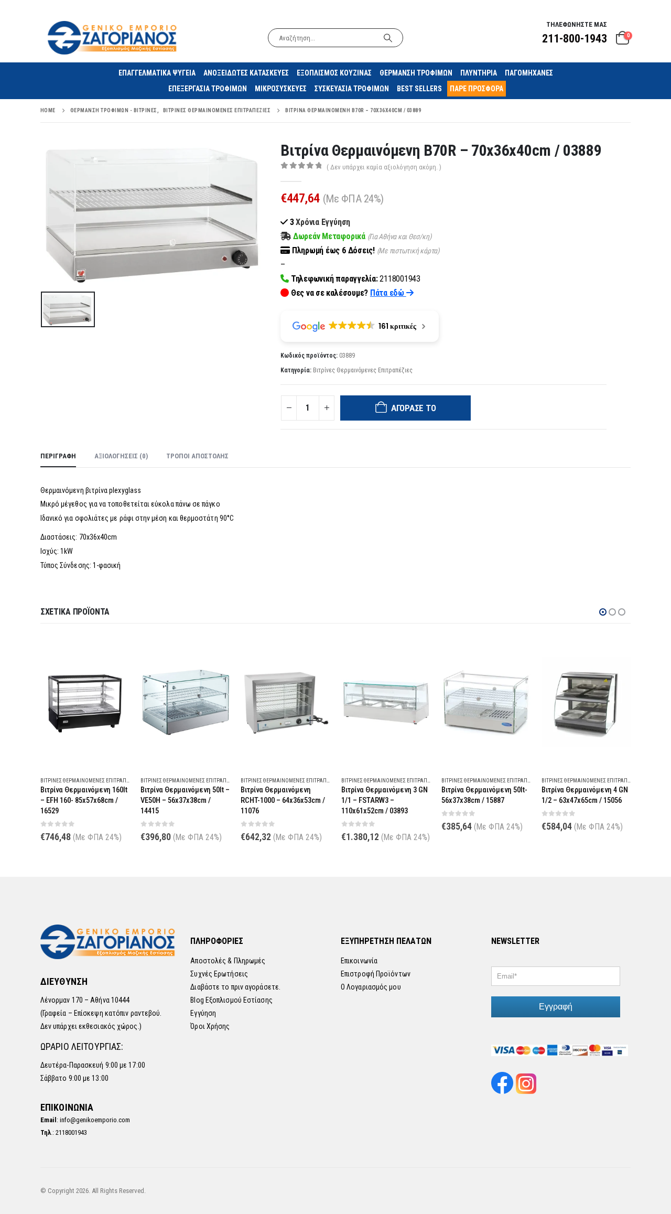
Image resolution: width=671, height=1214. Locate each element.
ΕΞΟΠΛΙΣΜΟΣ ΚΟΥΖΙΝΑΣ (334, 73)
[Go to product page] (85, 701)
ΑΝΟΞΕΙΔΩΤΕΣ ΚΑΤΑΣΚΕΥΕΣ (246, 73)
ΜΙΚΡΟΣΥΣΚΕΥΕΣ (281, 88)
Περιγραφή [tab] (58, 456)
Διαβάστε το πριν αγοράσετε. (235, 987)
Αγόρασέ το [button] (112, 653)
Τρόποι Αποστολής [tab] (197, 456)
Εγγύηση (203, 1013)
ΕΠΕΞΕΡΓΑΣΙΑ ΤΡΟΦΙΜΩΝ (207, 88)
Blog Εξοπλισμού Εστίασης (231, 1000)
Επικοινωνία (359, 961)
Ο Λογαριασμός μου (371, 987)
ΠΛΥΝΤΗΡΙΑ (478, 73)
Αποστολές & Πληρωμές (227, 961)
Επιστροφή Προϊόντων (375, 974)
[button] (603, 612)
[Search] (388, 38)
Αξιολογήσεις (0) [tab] (121, 456)
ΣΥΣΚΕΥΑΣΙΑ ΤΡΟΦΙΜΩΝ (352, 88)
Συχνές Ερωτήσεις (219, 974)
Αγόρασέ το (413, 408)
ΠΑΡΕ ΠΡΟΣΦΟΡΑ (476, 88)
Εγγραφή (555, 1006)
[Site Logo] (113, 37)
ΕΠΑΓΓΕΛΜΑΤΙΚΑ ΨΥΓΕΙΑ (157, 73)
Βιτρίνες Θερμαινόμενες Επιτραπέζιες (363, 370)
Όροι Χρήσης (210, 1026)
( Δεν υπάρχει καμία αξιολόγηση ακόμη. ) (384, 167)
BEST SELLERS (419, 88)
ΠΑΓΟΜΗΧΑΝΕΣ (529, 73)
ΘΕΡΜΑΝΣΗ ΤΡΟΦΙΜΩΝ (416, 73)
